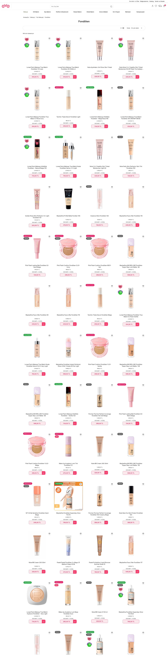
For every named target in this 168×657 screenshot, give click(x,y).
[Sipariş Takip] (159, 6)
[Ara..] (111, 6)
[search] (81, 6)
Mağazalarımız (144, 1)
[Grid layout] (123, 28)
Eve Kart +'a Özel (134, 1)
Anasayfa (26, 17)
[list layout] (121, 28)
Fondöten (47, 17)
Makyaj (32, 17)
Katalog (151, 1)
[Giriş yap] (152, 6)
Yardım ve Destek (159, 1)
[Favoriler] (155, 6)
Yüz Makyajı (39, 17)
